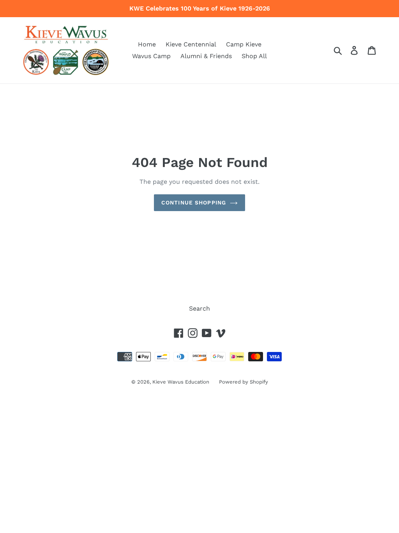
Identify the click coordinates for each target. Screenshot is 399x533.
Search (199, 308)
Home (147, 44)
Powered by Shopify (243, 382)
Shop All (254, 56)
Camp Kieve (243, 44)
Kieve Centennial (191, 44)
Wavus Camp (151, 56)
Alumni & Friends (206, 56)
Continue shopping (193, 202)
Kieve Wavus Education (180, 382)
